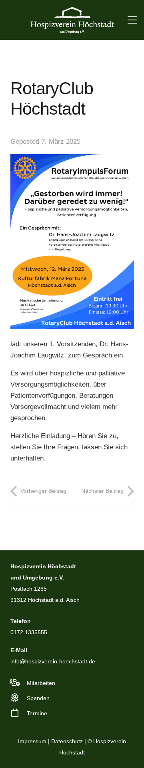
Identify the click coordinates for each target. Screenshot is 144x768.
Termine (37, 713)
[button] (132, 20)
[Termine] (18, 713)
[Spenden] (18, 698)
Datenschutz (67, 741)
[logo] (72, 20)
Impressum (32, 741)
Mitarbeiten (41, 683)
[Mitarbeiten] (18, 683)
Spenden (38, 698)
